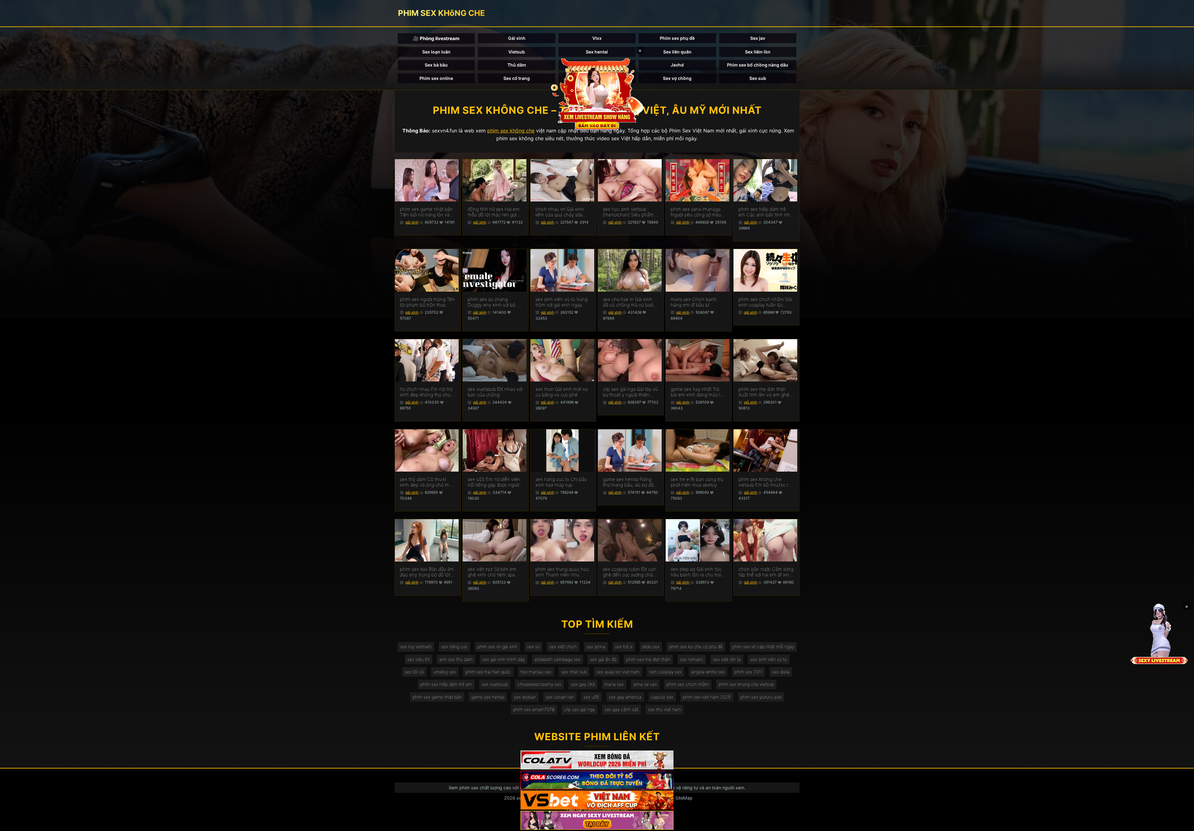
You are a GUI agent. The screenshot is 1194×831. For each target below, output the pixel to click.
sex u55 (591, 696)
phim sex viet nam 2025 (707, 696)
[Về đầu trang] (1180, 823)
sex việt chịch (563, 646)
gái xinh (412, 222)
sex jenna (595, 646)
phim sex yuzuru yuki (761, 696)
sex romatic (691, 659)
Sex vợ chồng (677, 78)
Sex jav (757, 38)
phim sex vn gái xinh (497, 646)
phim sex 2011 (748, 671)
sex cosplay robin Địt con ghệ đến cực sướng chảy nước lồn (629, 572)
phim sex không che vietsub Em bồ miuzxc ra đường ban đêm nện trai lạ (764, 482)
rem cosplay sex (665, 671)
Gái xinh (516, 38)
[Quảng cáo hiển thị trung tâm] (597, 93)
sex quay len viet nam (618, 671)
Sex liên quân (677, 51)
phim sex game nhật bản (437, 696)
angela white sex (708, 671)
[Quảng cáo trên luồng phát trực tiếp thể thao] (597, 820)
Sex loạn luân (436, 51)
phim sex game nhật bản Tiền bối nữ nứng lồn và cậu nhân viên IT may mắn (426, 212)
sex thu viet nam (664, 709)
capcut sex (662, 696)
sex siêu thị (418, 659)
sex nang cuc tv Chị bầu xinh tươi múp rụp (561, 482)
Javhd (677, 64)
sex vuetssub (495, 684)
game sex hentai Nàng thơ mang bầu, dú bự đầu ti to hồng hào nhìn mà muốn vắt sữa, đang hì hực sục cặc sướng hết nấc (629, 482)
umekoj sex (444, 671)
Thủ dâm (516, 64)
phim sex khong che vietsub (746, 684)
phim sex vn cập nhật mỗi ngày (763, 646)
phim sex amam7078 (533, 709)
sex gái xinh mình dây (503, 659)
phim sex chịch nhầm (688, 684)
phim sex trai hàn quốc (488, 671)
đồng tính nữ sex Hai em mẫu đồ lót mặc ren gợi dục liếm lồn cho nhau (494, 212)
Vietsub (516, 51)
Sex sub (757, 78)
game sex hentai (487, 696)
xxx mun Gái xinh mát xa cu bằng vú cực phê (561, 392)
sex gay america (625, 696)
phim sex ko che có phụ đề (696, 646)
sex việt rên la (727, 659)
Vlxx (597, 38)
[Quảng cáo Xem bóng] (597, 759)
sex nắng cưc (454, 646)
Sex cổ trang (516, 78)
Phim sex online (436, 78)
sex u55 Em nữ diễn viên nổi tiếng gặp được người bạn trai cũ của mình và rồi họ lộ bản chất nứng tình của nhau (494, 482)
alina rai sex (645, 684)
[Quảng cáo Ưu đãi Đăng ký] (597, 780)
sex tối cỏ (414, 671)
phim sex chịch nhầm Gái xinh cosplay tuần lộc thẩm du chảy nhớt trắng (765, 302)
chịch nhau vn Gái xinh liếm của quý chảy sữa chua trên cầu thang (559, 212)
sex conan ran (560, 696)
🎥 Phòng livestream (436, 38)
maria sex (614, 684)
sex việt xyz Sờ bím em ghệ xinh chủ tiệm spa (492, 572)
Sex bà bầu (436, 64)
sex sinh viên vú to (768, 659)
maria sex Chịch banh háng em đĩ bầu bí (694, 302)
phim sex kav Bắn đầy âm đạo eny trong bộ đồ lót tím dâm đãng (427, 572)
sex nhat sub (574, 671)
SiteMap (683, 798)
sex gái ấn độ (603, 659)
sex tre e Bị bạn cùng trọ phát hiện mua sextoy (697, 482)
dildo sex (650, 646)
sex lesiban (525, 696)
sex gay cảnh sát (621, 709)
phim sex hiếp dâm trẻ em (446, 684)
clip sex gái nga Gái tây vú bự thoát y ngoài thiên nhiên (630, 392)
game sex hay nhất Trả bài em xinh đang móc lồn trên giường (698, 392)
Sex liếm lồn (758, 51)
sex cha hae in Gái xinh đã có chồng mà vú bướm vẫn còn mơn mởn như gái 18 (630, 302)
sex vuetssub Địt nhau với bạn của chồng (495, 392)
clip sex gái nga (579, 709)
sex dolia (780, 671)
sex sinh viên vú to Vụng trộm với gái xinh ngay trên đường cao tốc (561, 302)
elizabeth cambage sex (558, 659)
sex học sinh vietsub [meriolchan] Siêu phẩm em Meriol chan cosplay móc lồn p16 (628, 212)
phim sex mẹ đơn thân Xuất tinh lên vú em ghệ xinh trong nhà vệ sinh (763, 392)
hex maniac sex (536, 671)
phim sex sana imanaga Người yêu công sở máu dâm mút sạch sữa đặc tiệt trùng (696, 212)
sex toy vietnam (416, 646)
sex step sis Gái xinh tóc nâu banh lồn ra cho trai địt (696, 572)
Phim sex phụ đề (677, 38)
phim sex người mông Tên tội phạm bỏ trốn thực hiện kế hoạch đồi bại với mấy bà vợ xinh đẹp (427, 302)
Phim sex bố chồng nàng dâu (757, 64)
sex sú (533, 646)
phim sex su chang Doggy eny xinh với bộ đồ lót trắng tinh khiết (495, 302)
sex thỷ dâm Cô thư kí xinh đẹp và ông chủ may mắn (427, 482)
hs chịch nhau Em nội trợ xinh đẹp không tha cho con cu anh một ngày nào (427, 392)
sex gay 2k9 (583, 684)
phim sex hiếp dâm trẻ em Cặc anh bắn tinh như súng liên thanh (765, 212)
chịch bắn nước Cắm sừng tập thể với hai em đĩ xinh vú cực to (766, 572)
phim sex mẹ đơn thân (648, 659)
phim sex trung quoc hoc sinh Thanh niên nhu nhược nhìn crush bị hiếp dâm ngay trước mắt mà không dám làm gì (562, 572)
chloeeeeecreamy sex (539, 684)
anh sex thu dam (456, 659)
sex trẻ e (623, 646)
